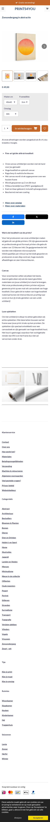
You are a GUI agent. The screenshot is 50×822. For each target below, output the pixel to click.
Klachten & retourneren (12, 471)
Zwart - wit (6, 648)
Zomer (5, 749)
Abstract (6, 509)
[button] (7, 76)
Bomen (5, 528)
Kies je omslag (8, 681)
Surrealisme (7, 610)
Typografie (6, 619)
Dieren (5, 533)
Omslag (7, 108)
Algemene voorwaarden (12, 476)
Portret (5, 595)
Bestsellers (7, 518)
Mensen (5, 566)
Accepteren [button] (38, 818)
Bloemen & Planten (10, 523)
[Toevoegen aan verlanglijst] (45, 128)
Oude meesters (8, 586)
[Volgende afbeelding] (44, 46)
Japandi (5, 557)
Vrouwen (6, 639)
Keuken (5, 710)
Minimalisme (7, 571)
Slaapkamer (7, 705)
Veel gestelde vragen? (11, 480)
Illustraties (6, 552)
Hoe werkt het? (8, 452)
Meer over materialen (15, 206)
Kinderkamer (7, 715)
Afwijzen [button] (18, 818)
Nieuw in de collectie (11, 576)
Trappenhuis (7, 725)
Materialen (7, 456)
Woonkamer (7, 701)
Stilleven (5, 600)
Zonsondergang (9, 644)
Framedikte (24, 96)
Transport (6, 615)
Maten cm (8, 96)
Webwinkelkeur (9, 490)
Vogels (5, 634)
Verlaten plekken (9, 624)
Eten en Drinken (9, 538)
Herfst (4, 754)
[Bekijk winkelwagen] (47, 8)
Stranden (6, 605)
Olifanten (6, 581)
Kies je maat (7, 677)
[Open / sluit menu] (3, 8)
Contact (5, 442)
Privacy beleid (8, 485)
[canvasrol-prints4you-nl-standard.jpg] (13, 394)
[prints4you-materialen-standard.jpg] (13, 378)
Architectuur (7, 513)
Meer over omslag (13, 202)
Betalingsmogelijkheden (12, 461)
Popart (5, 591)
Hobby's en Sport (9, 542)
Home (4, 547)
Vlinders (5, 629)
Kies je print (7, 672)
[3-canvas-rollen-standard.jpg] (37, 378)
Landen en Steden (10, 562)
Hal (3, 720)
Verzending (7, 466)
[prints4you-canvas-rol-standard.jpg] (37, 394)
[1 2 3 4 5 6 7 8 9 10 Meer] (6, 128)
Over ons (6, 447)
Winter (5, 759)
